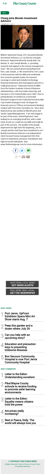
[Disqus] (22, 190)
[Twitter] (22, 150)
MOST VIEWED (6, 308)
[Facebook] (15, 150)
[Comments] (28, 150)
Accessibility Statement (22, 466)
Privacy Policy (35, 464)
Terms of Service (23, 464)
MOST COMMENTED (8, 369)
